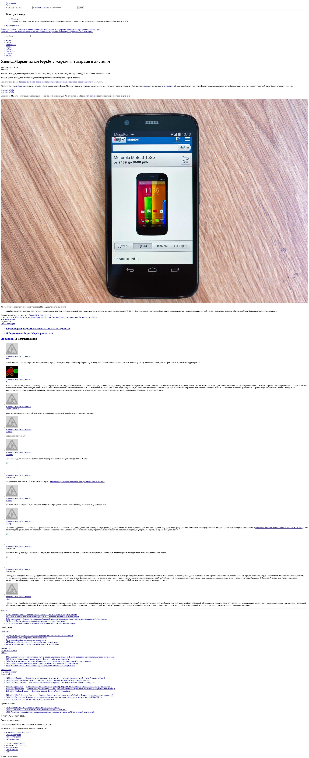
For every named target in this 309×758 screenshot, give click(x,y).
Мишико (18, 678)
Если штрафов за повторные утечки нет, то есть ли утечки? (33, 708)
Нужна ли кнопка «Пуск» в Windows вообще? (51, 691)
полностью (90, 96)
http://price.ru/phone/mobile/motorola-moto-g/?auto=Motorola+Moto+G (77, 482)
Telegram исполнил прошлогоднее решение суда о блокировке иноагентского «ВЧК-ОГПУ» (64, 697)
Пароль (44, 7)
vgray (8, 599)
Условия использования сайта (18, 732)
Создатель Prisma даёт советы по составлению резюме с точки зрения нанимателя (39, 636)
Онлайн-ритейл (37, 317)
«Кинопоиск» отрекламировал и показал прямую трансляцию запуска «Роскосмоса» (45, 663)
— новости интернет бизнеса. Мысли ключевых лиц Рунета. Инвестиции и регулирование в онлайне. (47, 32)
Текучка (9, 55)
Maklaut (9, 432)
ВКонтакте (15, 19)
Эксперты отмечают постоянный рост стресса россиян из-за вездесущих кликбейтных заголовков (51, 661)
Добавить (7, 338)
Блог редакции (12, 747)
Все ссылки (6, 648)
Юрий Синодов (21, 695)
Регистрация (11, 3)
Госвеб (8, 42)
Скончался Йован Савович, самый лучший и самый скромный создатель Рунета (41, 615)
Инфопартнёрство (13, 737)
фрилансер (18, 687)
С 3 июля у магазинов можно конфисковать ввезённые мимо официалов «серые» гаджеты (54, 82)
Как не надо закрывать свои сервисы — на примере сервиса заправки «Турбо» (61, 682)
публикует (20, 86)
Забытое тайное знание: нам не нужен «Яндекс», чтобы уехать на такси (39, 659)
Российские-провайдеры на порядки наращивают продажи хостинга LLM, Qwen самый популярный (50, 712)
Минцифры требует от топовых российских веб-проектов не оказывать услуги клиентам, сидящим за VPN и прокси (56, 619)
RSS (7, 752)
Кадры (8, 47)
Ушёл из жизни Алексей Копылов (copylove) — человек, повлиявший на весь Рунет (42, 617)
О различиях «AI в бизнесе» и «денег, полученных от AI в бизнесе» (36, 710)
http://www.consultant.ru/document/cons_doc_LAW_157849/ (278, 528)
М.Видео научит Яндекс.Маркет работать (28, 333)
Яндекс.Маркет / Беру (88, 317)
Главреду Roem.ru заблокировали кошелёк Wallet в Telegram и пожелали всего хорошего (75, 695)
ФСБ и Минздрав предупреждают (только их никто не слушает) (32, 644)
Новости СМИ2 (7, 90)
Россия (48, 317)
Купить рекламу (12, 25)
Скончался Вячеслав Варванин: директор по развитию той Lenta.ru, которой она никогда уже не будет (68, 687)
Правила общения (13, 735)
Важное (4, 610)
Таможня (55, 317)
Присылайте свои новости (40, 315)
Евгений (9, 455)
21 (69, 328)
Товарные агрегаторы (69, 317)
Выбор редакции (8, 324)
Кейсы (8, 49)
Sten (7, 359)
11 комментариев (8, 319)
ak (7, 381)
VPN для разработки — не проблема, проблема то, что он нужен (32, 642)
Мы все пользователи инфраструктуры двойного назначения (35, 621)
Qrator (24, 745)
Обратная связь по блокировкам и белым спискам (26, 638)
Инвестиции (11, 45)
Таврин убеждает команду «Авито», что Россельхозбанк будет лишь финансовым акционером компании (70, 689)
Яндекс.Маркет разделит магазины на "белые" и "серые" (37, 328)
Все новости (6, 670)
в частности (167, 86)
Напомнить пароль (41, 7)
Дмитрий (19, 697)
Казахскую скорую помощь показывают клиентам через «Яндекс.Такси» (59, 680)
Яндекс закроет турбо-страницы (39, 699)
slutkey (8, 523)
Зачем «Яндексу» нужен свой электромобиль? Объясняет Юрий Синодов (41, 623)
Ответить (27, 356)
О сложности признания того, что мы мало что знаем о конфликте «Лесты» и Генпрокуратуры (64, 678)
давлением (147, 86)
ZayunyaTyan (20, 680)
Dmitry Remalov (12, 409)
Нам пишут (10, 51)
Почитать (5, 631)
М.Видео (26, 317)
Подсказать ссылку (9, 651)
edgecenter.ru (19, 743)
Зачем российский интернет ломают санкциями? (26, 640)
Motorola (18, 317)
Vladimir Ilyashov (22, 691)
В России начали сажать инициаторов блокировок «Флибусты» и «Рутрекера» (43, 666)
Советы (9, 53)
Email (8, 7)
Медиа (8, 40)
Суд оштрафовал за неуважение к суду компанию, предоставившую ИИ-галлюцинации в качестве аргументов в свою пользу (62, 657)
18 (51, 333)
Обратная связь (12, 750)
